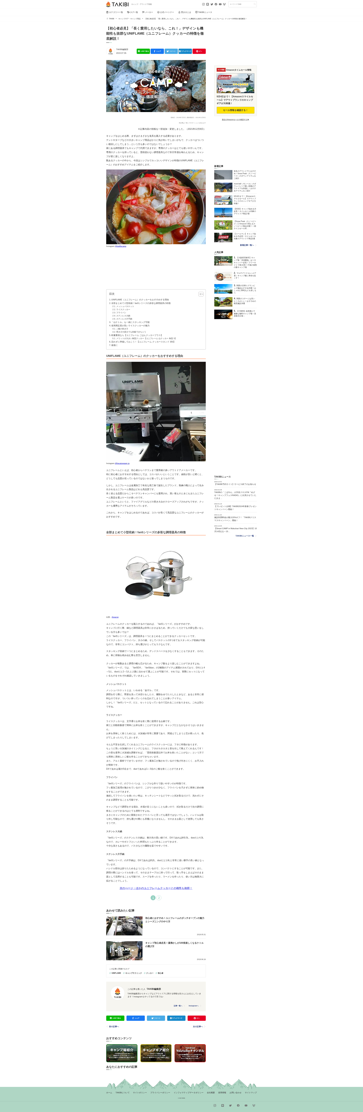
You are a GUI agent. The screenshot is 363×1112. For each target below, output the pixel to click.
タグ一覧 (134, 12)
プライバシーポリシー (160, 1092)
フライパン (121, 313)
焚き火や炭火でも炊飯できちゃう (131, 332)
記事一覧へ (178, 1006)
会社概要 (211, 1092)
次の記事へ (198, 1026)
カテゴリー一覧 (116, 12)
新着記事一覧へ (247, 245)
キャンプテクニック (133, 973)
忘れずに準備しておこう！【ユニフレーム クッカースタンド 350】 (143, 342)
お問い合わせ (235, 1092)
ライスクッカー (123, 309)
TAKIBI (111, 19)
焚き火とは (186, 12)
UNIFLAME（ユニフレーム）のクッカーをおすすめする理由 (140, 299)
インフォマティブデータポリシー (188, 1092)
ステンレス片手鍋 (124, 319)
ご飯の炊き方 (122, 329)
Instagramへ (194, 1006)
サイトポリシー (140, 1092)
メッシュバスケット (125, 306)
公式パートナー (167, 12)
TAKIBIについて (123, 1092)
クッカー (150, 973)
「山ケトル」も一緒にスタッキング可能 (130, 322)
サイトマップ (251, 1092)
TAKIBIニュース (205, 12)
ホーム (109, 1092)
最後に (114, 345)
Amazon (115, 617)
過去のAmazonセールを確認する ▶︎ (235, 120)
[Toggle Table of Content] (199, 294)
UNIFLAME (116, 973)
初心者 (160, 973)
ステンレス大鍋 (123, 316)
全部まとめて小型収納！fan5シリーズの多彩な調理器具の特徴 (141, 303)
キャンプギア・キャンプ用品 (129, 19)
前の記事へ (114, 1026)
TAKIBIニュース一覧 (245, 536)
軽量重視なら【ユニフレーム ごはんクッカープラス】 (137, 335)
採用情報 (222, 1092)
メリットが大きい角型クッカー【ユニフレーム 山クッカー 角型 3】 (146, 338)
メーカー (149, 12)
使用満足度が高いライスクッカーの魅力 (130, 325)
